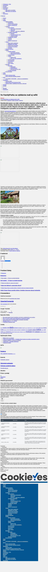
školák (6, 333)
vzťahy (24, 331)
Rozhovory (10, 62)
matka (2, 329)
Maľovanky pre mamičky (11, 11)
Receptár (10, 47)
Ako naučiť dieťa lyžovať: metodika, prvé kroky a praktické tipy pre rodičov (19, 317)
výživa (33, 331)
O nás (4, 19)
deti (8, 327)
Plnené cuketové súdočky (14, 250)
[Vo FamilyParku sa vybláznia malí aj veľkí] (9, 99)
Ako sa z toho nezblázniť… (16, 58)
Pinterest (21, 100)
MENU (1, 482)
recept (30, 329)
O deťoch (8, 492)
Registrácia (5, 5)
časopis (44, 331)
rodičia (38, 330)
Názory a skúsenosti (12, 25)
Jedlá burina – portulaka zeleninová (10, 341)
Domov (4, 18)
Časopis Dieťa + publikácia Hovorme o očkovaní (16, 83)
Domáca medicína (9, 49)
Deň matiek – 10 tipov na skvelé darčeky (11, 280)
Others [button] (1, 465)
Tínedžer (10, 38)
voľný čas (10, 248)
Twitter (13, 100)
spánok (42, 329)
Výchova (10, 39)
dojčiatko (20, 327)
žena (11, 333)
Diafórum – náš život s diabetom (17, 31)
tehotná (13, 331)
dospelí (23, 327)
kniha (40, 327)
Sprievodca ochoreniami (15, 28)
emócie (26, 327)
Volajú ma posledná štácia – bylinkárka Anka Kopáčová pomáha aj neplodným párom (21, 339)
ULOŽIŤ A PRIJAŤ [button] (4, 470)
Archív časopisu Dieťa (10, 75)
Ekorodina (10, 532)
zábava (16, 248)
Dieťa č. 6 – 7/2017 (14, 249)
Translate (11, 312)
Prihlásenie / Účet (7, 4)
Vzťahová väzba (14, 36)
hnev (31, 327)
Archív (1, 378)
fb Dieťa (5, 6)
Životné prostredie (12, 70)
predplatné (23, 329)
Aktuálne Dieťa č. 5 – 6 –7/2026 (10, 321)
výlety (13, 248)
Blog (4, 12)
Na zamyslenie (9, 71)
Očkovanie (12, 30)
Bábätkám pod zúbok (12, 44)
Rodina (7, 516)
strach (5, 331)
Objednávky (3, 377)
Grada (29, 327)
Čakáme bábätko (9, 488)
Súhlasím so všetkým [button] (14, 395)
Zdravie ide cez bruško (13, 45)
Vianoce (21, 331)
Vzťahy (9, 522)
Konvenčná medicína (14, 52)
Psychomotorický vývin (15, 34)
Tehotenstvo (10, 22)
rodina (6, 248)
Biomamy (8, 530)
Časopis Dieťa (9, 81)
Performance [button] (3, 450)
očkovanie (11, 329)
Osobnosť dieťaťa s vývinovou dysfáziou (12, 340)
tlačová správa (17, 331)
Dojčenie (12, 33)
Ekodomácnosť (13, 68)
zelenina (41, 331)
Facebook (9, 100)
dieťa (4, 248)
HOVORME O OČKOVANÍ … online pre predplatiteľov (17, 78)
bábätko (5, 327)
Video (4, 72)
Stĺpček (4, 84)
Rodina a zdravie (11, 517)
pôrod (27, 329)
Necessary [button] (2, 413)
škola (4, 333)
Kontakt (4, 86)
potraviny (19, 329)
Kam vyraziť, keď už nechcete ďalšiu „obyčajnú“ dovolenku (15, 319)
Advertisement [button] (3, 460)
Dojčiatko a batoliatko (12, 498)
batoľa (1, 327)
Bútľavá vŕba (13, 57)
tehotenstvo (8, 331)
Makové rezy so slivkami (8, 338)
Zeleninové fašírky (7, 342)
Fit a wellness (11, 61)
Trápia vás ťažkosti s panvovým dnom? (10, 285)
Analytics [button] (2, 455)
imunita (37, 327)
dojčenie (16, 327)
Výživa (7, 508)
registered (5, 304)
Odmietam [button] (21, 395)
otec (8, 329)
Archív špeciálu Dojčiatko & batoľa (13, 76)
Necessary (4, 414)
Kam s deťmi (11, 63)
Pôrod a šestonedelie (12, 24)
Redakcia (5, 260)
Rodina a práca (11, 59)
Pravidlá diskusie (4, 368)
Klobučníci (3, 275)
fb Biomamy (5, 7)
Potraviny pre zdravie (12, 46)
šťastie (9, 333)
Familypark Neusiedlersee (10, 111)
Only (1, 304)
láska (42, 327)
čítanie (1, 333)
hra (32, 327)
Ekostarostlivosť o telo (15, 69)
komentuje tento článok (15, 298)
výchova (29, 332)
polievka (15, 329)
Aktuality (5, 88)
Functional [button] (2, 446)
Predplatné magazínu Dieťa (9, 322)
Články (4, 486)
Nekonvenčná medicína (15, 53)
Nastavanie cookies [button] (5, 395)
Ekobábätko (13, 67)
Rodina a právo (11, 55)
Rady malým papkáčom (13, 43)
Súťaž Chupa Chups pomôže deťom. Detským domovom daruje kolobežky (20, 290)
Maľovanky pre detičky (10, 10)
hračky (34, 327)
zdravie (37, 331)
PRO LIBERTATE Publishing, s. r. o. (7, 353)
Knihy (4, 540)
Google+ (17, 100)
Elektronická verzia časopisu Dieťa (13, 82)
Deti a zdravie (11, 493)
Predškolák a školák (12, 37)
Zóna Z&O (5, 557)
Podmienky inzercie (4, 359)
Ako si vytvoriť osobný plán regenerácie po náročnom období (16, 318)
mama (44, 327)
